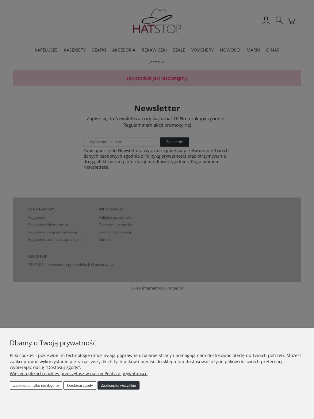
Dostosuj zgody (80, 385)
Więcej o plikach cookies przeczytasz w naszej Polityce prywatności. (78, 373)
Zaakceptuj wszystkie (118, 385)
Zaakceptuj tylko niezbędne (36, 385)
